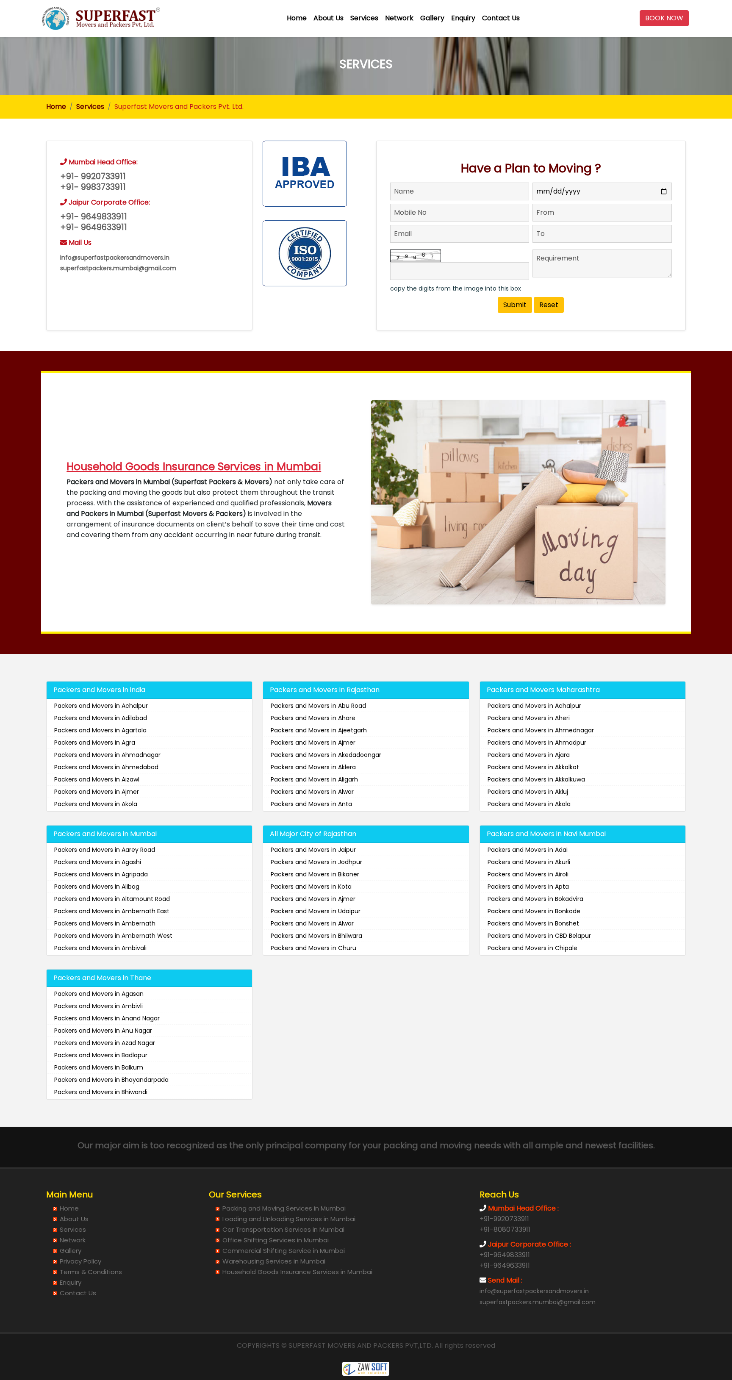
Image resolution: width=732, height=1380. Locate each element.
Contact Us (501, 18)
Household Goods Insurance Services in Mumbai (297, 1271)
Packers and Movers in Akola (95, 804)
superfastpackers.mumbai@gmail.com (118, 268)
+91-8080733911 (505, 1229)
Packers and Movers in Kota (311, 886)
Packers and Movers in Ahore (313, 718)
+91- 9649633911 (93, 227)
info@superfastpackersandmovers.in (114, 257)
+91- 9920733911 (93, 176)
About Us (328, 18)
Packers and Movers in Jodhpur (316, 862)
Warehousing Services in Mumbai (273, 1261)
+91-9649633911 (505, 1265)
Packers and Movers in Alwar (312, 791)
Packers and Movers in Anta (311, 804)
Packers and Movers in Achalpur (101, 705)
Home (297, 18)
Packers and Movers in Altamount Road (112, 899)
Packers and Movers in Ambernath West (113, 935)
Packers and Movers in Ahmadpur (537, 742)
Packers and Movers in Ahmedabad (106, 767)
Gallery (432, 18)
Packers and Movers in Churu (313, 948)
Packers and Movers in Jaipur (313, 849)
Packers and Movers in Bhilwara (316, 935)
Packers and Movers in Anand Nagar (107, 1018)
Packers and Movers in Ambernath (104, 923)
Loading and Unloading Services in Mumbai (288, 1218)
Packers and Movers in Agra (94, 742)
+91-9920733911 (504, 1219)
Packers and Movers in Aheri (529, 718)
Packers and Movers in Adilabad (100, 718)
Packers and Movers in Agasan (99, 993)
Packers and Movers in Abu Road (318, 705)
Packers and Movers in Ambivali (100, 948)
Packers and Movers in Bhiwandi (100, 1092)
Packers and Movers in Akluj (528, 791)
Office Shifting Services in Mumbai (275, 1240)
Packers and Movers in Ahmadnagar (107, 755)
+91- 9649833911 (93, 216)
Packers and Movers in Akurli (529, 862)
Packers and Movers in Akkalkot (533, 767)
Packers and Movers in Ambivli (98, 1006)
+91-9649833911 (505, 1255)
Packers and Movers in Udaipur (315, 911)
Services (364, 18)
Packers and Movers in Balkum (98, 1067)
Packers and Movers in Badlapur (100, 1055)
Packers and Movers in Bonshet (533, 923)
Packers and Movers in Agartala (100, 730)
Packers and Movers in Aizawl (96, 779)
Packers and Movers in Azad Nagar (104, 1043)
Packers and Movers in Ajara (529, 755)
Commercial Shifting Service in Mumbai (283, 1250)
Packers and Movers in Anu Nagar (103, 1030)
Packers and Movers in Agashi (97, 862)
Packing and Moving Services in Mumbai (284, 1208)
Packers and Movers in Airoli (528, 874)
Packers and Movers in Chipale (532, 948)
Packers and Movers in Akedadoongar (326, 755)
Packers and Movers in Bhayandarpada (111, 1079)
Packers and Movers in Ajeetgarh (319, 730)
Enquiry (463, 18)
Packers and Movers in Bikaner (315, 874)
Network (399, 18)
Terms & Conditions (91, 1271)
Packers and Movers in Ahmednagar (541, 730)
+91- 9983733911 (93, 187)
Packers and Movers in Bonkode (534, 911)
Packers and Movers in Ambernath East (111, 911)
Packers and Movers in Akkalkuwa (536, 779)
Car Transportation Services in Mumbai (283, 1229)
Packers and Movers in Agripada (101, 874)
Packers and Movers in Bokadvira (535, 899)
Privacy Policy (80, 1261)
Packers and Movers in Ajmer (96, 791)
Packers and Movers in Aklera (313, 767)
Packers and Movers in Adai (528, 849)
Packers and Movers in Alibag (96, 886)
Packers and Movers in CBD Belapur (539, 935)
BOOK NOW (664, 18)
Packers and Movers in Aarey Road (104, 849)
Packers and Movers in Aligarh (314, 779)
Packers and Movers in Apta (528, 886)
